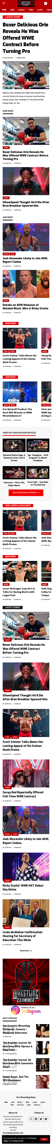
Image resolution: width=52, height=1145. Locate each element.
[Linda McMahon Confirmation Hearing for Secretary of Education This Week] (26, 913)
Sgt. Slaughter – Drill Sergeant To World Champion (38, 458)
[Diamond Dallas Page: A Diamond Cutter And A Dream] (14, 445)
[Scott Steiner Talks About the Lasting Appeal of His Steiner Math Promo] (20, 338)
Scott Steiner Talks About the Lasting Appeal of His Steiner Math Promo (20, 359)
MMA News (10, 556)
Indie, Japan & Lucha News (18, 505)
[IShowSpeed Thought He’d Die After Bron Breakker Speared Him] (26, 181)
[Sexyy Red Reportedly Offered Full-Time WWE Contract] (26, 773)
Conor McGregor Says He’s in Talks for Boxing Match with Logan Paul (19, 592)
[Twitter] (41, 1119)
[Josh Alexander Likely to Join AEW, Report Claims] (26, 237)
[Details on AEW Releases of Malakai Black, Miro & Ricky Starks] (26, 284)
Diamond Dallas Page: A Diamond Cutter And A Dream (14, 458)
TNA (12, 254)
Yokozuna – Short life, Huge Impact (14, 484)
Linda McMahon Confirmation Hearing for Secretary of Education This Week (22, 936)
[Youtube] (45, 1119)
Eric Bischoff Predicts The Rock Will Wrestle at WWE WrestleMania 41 (17, 412)
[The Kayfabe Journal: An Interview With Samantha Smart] (42, 1065)
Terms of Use (17, 1141)
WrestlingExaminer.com (13, 1133)
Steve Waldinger (11, 1054)
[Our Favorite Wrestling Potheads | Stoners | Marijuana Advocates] (42, 1030)
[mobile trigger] (5, 3)
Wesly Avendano (10, 1084)
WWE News (10, 323)
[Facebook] (36, 1119)
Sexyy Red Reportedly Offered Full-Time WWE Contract (23, 794)
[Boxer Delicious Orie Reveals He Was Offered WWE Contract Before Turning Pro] (26, 75)
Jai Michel (9, 57)
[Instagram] (31, 1119)
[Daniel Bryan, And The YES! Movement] (42, 1082)
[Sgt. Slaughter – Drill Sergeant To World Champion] (37, 445)
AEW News (10, 377)
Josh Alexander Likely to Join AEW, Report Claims (25, 260)
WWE (6, 147)
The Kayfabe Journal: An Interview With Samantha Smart (18, 1063)
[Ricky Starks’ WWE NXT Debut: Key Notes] (26, 867)
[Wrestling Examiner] (25, 3)
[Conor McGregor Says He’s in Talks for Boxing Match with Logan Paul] (20, 571)
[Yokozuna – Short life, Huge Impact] (14, 472)
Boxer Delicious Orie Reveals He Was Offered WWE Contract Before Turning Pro (25, 37)
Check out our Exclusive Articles (19, 433)
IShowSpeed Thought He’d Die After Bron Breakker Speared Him (26, 204)
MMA (6, 584)
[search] (40, 3)
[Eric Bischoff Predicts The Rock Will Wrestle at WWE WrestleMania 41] (20, 391)
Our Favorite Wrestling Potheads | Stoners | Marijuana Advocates (16, 1029)
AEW (6, 254)
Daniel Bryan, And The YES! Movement (16, 1078)
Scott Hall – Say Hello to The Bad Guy (38, 483)
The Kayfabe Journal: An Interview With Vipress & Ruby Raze (17, 1046)
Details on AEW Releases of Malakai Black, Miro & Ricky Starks (25, 306)
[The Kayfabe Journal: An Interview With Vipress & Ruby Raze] (42, 1047)
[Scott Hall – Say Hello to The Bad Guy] (37, 472)
